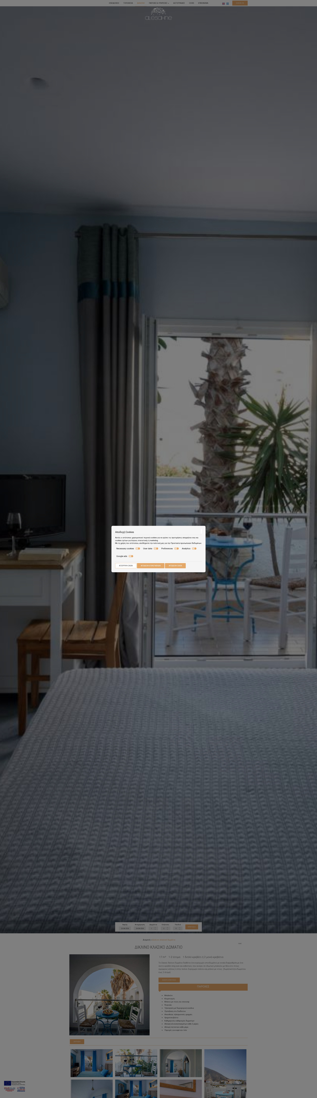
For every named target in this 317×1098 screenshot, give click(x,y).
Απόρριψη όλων (126, 566)
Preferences (167, 548)
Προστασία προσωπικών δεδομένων (186, 543)
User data (147, 548)
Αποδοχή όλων (175, 566)
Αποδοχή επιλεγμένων (151, 566)
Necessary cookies (125, 548)
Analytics (186, 548)
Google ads (121, 556)
